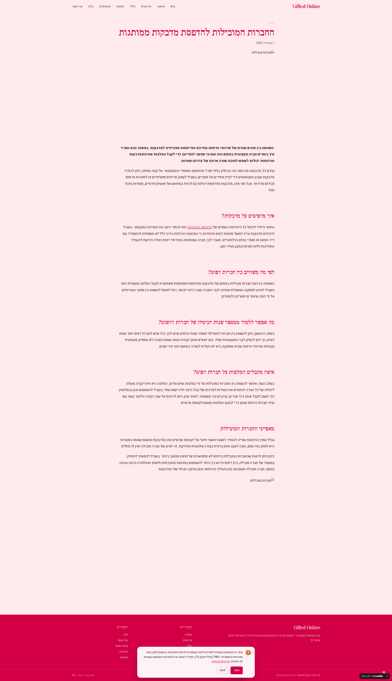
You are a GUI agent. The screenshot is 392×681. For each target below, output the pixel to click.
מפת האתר (121, 646)
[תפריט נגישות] (384, 673)
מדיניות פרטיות (220, 661)
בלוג (91, 6)
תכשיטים (105, 6)
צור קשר (77, 6)
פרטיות (123, 652)
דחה (222, 670)
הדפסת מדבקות (199, 227)
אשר (236, 670)
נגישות (124, 657)
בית (172, 6)
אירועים (146, 6)
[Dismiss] (387, 676)
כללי (133, 6)
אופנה (161, 6)
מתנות (120, 6)
